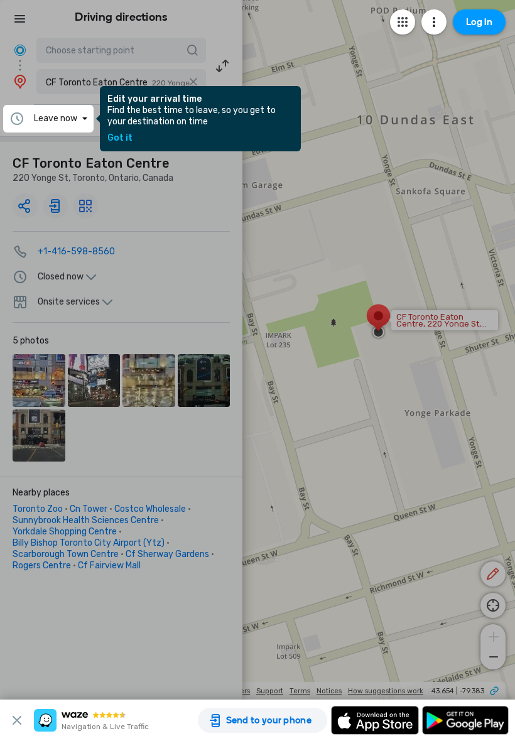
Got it (120, 138)
